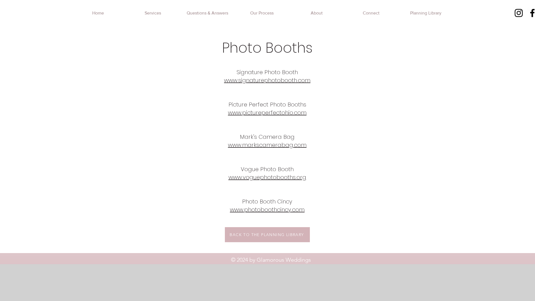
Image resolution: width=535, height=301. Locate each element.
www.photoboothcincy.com (267, 209)
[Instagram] (518, 13)
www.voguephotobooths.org (267, 177)
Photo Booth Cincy (267, 201)
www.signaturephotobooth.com (267, 80)
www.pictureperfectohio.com (267, 112)
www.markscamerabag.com (267, 145)
